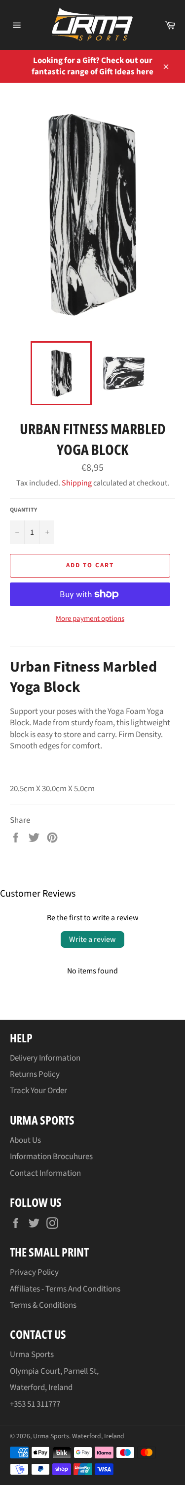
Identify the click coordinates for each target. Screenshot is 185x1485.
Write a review (92, 939)
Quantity (23, 510)
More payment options (90, 619)
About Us (25, 1140)
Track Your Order (38, 1091)
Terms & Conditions (43, 1305)
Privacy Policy (34, 1272)
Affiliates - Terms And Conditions (65, 1289)
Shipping (77, 483)
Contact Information (45, 1173)
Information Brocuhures (51, 1156)
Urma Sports (51, 1436)
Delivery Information (45, 1058)
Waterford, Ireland (98, 1436)
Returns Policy (35, 1074)
